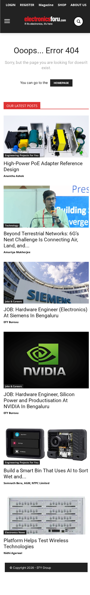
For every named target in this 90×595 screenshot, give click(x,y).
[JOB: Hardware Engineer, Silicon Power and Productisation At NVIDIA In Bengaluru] (46, 360)
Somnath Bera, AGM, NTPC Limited (26, 483)
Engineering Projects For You (21, 155)
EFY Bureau (11, 322)
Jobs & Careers (13, 301)
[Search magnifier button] (78, 21)
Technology (11, 225)
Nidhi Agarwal (13, 553)
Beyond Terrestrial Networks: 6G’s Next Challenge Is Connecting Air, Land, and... (41, 240)
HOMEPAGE (61, 83)
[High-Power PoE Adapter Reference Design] (46, 136)
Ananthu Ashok (14, 176)
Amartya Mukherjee (17, 252)
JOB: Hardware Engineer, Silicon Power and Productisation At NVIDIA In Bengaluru (39, 400)
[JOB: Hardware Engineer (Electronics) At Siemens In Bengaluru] (46, 283)
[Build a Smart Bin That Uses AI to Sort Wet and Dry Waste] (46, 444)
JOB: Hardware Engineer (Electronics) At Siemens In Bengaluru (45, 312)
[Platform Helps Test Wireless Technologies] (46, 514)
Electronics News (15, 532)
